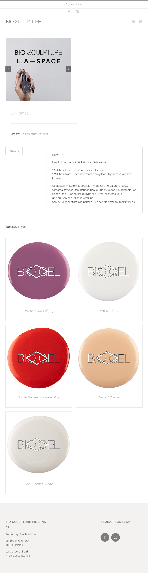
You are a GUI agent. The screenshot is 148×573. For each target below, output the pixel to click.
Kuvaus (14, 151)
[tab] (14, 151)
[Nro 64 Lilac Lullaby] (39, 240)
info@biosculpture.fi (74, 4)
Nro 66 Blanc (109, 311)
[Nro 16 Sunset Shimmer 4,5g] (39, 327)
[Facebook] (105, 537)
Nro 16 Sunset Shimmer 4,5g (39, 397)
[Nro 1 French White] (39, 413)
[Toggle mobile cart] (133, 21)
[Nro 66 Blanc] (109, 240)
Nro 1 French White (39, 484)
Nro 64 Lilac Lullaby (39, 311)
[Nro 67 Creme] (109, 327)
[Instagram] (115, 537)
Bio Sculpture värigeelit (35, 134)
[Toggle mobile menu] (141, 21)
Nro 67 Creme (109, 397)
